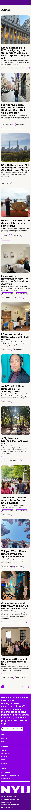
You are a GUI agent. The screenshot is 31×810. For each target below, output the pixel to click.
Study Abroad (6, 239)
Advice (3, 741)
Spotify (4, 763)
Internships (13, 68)
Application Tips (7, 566)
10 (22, 687)
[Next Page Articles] (28, 686)
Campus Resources (21, 457)
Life (2, 735)
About (3, 769)
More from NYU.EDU (8, 796)
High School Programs (10, 805)
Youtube (4, 757)
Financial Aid (6, 802)
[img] (15, 29)
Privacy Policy (6, 772)
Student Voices (24, 68)
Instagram (5, 747)
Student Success (7, 807)
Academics (5, 738)
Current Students (21, 293)
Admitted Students (7, 124)
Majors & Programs (8, 622)
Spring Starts (20, 124)
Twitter (4, 750)
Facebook (5, 753)
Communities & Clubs (22, 674)
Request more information (11, 729)
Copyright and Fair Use (10, 775)
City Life (4, 68)
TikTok (3, 760)
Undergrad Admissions (10, 799)
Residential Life (6, 297)
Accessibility (6, 779)
